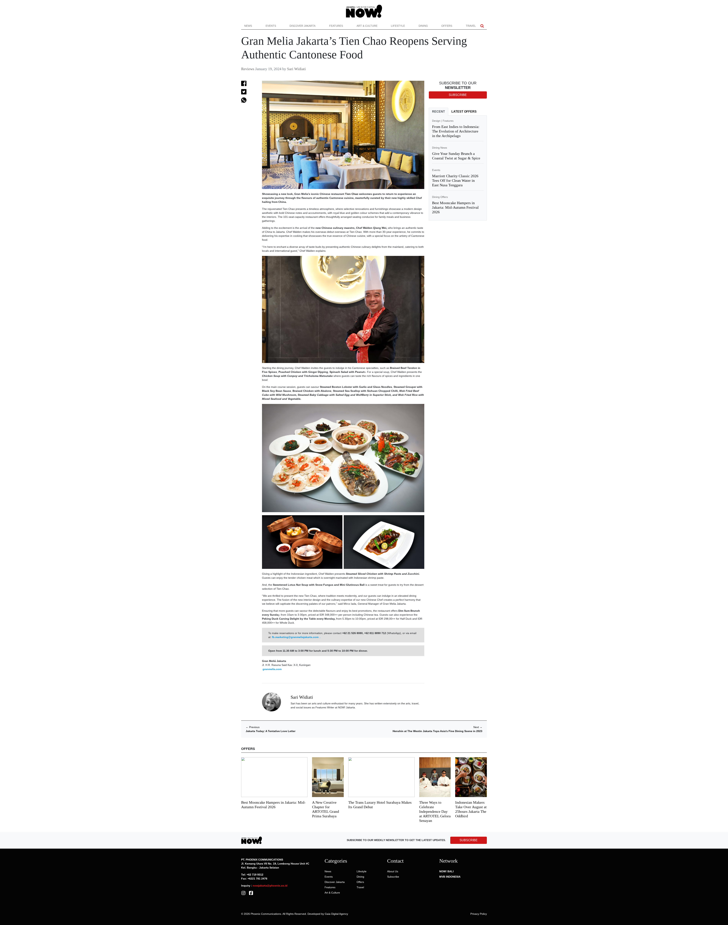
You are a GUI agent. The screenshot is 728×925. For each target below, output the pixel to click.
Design (436, 120)
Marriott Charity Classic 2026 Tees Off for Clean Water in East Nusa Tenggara (455, 180)
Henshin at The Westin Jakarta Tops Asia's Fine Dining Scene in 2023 (437, 731)
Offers (446, 25)
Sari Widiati (296, 69)
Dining (423, 25)
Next (477, 727)
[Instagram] (243, 892)
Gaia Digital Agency (336, 913)
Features (336, 25)
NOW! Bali (446, 871)
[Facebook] (251, 892)
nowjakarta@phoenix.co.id (270, 885)
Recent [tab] (438, 111)
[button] (482, 25)
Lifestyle (398, 25)
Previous (253, 727)
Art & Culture (367, 25)
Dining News (439, 147)
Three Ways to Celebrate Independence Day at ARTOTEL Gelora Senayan (435, 811)
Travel (471, 25)
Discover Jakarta (302, 25)
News (248, 25)
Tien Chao (351, 193)
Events (271, 25)
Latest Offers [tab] (464, 111)
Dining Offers (440, 196)
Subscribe (393, 876)
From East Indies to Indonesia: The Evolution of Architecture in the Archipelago (455, 131)
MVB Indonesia (449, 876)
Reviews (247, 69)
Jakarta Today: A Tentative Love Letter (270, 731)
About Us (392, 871)
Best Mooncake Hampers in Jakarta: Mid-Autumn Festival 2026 (455, 207)
